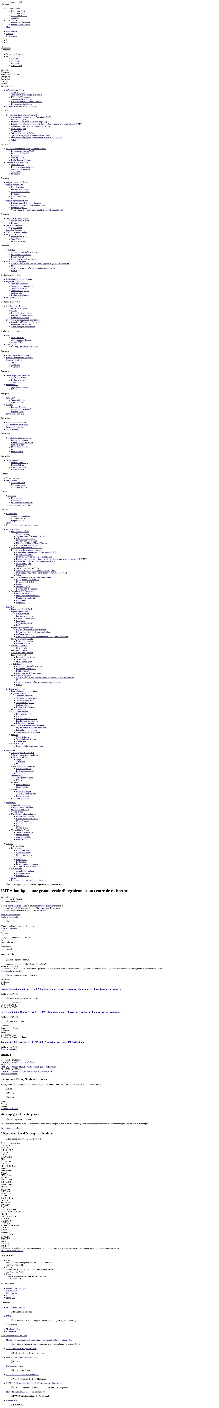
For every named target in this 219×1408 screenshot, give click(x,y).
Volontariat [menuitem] (20, 764)
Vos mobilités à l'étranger (16, 460)
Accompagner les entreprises (17, 355)
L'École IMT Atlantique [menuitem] (25, 538)
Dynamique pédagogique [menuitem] (21, 675)
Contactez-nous (12, 429)
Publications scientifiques (16, 1288)
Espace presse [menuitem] (11, 31)
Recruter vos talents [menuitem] (19, 757)
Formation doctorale (14, 230)
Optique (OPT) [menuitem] (22, 566)
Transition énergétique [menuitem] (25, 703)
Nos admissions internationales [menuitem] (23, 814)
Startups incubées (18, 400)
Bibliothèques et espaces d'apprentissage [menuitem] (27, 880)
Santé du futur (16, 293)
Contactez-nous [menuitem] (17, 812)
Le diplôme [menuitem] (20, 620)
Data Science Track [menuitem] (24, 662)
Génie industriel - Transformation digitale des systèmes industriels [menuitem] (42, 636)
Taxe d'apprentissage (19, 387)
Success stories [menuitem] (22, 828)
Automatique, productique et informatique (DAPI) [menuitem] (36, 552)
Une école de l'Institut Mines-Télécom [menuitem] (31, 543)
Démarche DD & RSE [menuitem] (25, 582)
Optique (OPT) (17, 131)
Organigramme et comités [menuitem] (26, 541)
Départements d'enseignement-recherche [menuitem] (27, 550)
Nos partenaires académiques (17, 425)
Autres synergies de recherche (23, 327)
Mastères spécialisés (14, 225)
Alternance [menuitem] (20, 762)
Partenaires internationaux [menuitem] (26, 730)
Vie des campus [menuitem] (17, 846)
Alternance (15, 364)
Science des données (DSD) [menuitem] (27, 568)
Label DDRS (11, 1400)
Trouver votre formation (10, 915)
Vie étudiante (11, 514)
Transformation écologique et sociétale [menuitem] (31, 536)
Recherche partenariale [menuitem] (25, 771)
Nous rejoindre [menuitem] (17, 744)
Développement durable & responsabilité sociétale (26, 149)
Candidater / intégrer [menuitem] (24, 623)
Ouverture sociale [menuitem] (23, 586)
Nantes (9, 1267)
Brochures (10, 1295)
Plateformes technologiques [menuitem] (27, 721)
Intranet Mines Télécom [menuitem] (20, 25)
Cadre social (16, 171)
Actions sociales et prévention (23, 505)
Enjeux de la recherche (15, 281)
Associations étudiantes (20, 516)
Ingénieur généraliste (14, 185)
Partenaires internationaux (21, 324)
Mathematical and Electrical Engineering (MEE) (30, 126)
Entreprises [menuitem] (10, 750)
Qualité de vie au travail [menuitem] (25, 598)
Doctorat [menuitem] (14, 735)
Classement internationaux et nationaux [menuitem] (26, 548)
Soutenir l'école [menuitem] (17, 775)
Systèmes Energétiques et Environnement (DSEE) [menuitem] (36, 570)
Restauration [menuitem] (21, 862)
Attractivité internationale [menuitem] (21, 805)
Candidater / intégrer (19, 196)
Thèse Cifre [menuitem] (21, 773)
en (7, 42)
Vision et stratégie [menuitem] (23, 534)
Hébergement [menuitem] (21, 859)
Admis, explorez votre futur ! (12, 971)
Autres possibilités (18, 467)
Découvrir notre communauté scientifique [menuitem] (27, 725)
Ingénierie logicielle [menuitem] (24, 634)
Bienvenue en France (14, 1366)
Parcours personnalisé (20, 189)
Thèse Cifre (16, 382)
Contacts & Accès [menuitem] (13, 9)
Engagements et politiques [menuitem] (26, 545)
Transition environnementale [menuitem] (27, 698)
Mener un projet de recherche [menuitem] (23, 766)
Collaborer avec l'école (15, 306)
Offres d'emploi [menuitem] (22, 593)
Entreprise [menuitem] (15, 63)
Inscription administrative (21, 254)
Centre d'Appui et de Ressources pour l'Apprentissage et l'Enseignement (40, 264)
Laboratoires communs (20, 317)
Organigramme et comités (21, 99)
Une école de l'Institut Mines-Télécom (26, 102)
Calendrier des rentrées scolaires (24, 252)
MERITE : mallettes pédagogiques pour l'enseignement (33, 268)
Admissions (10, 250)
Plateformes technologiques (22, 315)
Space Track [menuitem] (21, 659)
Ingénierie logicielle (19, 207)
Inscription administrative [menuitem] (26, 668)
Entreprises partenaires (15, 414)
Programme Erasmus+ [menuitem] (20, 809)
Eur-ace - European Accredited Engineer (22, 1357)
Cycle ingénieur (17, 187)
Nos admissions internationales (18, 438)
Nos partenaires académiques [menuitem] (22, 807)
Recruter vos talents (14, 360)
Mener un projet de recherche (18, 375)
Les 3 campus (11, 480)
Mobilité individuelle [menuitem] (24, 823)
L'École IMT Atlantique (20, 97)
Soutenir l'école (12, 385)
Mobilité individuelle (19, 447)
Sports (8, 523)
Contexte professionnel (20, 191)
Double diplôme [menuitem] (22, 835)
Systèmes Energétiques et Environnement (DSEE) (31, 135)
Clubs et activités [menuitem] (23, 873)
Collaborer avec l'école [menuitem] (20, 712)
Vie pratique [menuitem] (16, 857)
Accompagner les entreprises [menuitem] (22, 753)
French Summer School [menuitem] (25, 657)
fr (6, 40)
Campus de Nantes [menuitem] (18, 13)
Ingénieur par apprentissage (17, 201)
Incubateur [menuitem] (15, 782)
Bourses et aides (17, 469)
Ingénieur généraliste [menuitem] (19, 611)
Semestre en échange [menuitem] (24, 832)
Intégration (15, 174)
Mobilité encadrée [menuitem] (23, 821)
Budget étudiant (17, 257)
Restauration (16, 500)
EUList (9, 1316)
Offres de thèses (17, 338)
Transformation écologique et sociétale (26, 95)
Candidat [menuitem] (9, 34)
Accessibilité (11, 1331)
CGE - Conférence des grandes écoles (21, 1349)
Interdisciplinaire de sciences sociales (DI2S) (29, 122)
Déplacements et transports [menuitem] (27, 864)
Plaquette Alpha (17, 520)
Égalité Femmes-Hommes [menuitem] (26, 589)
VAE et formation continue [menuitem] (22, 652)
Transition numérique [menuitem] (24, 696)
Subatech (15, 140)
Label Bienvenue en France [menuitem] (27, 819)
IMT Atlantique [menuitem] (12, 529)
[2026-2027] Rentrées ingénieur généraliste (18, 1062)
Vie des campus (12, 478)
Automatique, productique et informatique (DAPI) (31, 117)
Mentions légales (13, 1329)
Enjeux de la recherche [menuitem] (20, 693)
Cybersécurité (16, 228)
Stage (13, 362)
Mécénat (14, 389)
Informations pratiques (20, 440)
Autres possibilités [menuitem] (23, 837)
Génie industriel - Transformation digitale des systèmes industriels (37, 210)
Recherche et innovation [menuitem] (15, 689)
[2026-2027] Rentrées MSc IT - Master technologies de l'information (28, 1067)
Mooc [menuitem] (18, 680)
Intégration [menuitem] (20, 602)
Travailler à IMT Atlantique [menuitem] (22, 591)
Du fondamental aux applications (19, 279)
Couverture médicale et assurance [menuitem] (29, 673)
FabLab (14, 270)
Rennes (9, 1274)
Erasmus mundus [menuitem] (23, 643)
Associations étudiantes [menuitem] (25, 871)
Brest (8, 1260)
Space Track (16, 239)
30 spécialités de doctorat (21, 340)
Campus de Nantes (18, 485)
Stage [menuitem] (18, 759)
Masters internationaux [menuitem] (25, 641)
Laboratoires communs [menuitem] (25, 723)
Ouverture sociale (18, 158)
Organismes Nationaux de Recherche (26, 322)
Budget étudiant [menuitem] (22, 671)
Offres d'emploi (17, 165)
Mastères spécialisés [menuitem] (19, 646)
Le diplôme (15, 194)
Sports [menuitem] (13, 878)
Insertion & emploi (18, 407)
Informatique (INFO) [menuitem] (24, 554)
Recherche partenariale (20, 380)
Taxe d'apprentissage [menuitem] (24, 778)
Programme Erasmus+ (15, 427)
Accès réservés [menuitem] (12, 20)
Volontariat (15, 367)
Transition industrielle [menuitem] (24, 700)
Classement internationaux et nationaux (21, 106)
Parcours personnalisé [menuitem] (25, 616)
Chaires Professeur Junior (21, 313)
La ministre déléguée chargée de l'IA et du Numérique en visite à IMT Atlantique (42, 1042)
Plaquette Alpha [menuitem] (22, 875)
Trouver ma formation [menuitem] (15, 54)
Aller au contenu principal (11, 2)
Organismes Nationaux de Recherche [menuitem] (31, 728)
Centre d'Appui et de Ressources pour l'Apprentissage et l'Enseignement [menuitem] (45, 678)
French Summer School (20, 237)
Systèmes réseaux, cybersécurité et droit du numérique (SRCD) (36, 138)
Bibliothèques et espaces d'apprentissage (22, 525)
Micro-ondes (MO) (18, 129)
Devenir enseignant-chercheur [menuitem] (28, 596)
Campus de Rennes (19, 487)
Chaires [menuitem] (19, 716)
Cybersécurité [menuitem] (21, 648)
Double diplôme (17, 465)
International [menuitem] (11, 803)
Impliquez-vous (17, 411)
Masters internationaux (20, 221)
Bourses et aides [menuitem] (22, 839)
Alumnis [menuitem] (14, 789)
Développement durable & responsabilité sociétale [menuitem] (31, 577)
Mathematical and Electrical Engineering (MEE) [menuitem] (35, 561)
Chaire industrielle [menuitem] (23, 769)
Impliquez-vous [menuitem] (22, 796)
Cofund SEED (17, 342)
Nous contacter (12, 1325)
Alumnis (9, 405)
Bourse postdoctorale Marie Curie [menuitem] (29, 746)
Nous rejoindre (12, 344)
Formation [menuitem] (10, 607)
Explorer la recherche (9, 917)
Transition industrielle (19, 288)
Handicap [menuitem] (20, 584)
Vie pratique (11, 496)
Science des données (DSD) (22, 133)
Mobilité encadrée (18, 445)
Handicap (15, 155)
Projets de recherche (19, 308)
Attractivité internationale (16, 422)
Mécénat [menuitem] (19, 780)
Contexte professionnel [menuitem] (25, 618)
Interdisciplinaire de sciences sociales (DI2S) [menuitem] (34, 557)
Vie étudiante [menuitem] (16, 869)
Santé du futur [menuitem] (22, 705)
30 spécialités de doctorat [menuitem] (26, 739)
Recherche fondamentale (21, 295)
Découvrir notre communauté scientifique (22, 320)
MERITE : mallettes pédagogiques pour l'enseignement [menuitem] (38, 682)
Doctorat (9, 335)
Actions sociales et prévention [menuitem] (28, 866)
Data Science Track (19, 241)
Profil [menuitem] (8, 56)
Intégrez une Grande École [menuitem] (22, 609)
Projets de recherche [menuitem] (24, 714)
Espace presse (11, 1293)
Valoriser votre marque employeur (19, 358)
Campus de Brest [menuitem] (18, 11)
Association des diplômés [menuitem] (26, 794)
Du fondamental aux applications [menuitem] (24, 691)
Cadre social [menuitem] (21, 600)
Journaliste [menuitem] (15, 61)
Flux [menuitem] (8, 27)
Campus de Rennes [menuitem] (19, 15)
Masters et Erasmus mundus (17, 218)
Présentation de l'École (15, 90)
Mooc (13, 266)
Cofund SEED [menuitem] (22, 741)
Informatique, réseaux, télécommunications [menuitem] (33, 632)
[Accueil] (5, 4)
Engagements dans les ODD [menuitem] (27, 580)
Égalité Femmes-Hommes (21, 160)
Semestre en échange (19, 463)
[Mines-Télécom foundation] (14, 1336)
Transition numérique (19, 284)
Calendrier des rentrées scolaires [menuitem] (29, 666)
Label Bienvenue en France (22, 442)
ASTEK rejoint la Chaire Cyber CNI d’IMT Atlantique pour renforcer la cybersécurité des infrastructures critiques (60, 1012)
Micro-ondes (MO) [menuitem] (23, 564)
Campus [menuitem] (9, 843)
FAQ (13, 198)
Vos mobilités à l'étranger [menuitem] (21, 830)
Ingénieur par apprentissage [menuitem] (22, 627)
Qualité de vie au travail (20, 169)
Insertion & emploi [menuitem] (23, 791)
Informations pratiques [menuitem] (25, 816)
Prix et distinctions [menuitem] (18, 709)
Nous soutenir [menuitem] (11, 36)
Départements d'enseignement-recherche (22, 115)
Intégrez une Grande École (17, 182)
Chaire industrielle (18, 378)
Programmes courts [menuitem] (18, 655)
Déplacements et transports (22, 503)
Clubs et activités (18, 518)
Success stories (17, 452)
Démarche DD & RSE (20, 153)
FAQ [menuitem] (18, 625)
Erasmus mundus (18, 223)
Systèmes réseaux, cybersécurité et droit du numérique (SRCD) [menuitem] (41, 573)
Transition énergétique (20, 291)
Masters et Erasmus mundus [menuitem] (22, 639)
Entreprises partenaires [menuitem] (20, 798)
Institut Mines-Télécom (15, 1307)
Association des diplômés (21, 409)
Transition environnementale (22, 286)
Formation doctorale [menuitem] (19, 650)
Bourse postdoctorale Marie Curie (24, 347)
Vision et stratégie (18, 92)
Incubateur (10, 398)
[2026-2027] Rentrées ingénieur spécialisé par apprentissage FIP (26, 1071)
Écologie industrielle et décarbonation (26, 203)
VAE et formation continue (17, 232)
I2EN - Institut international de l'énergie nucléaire (25, 1392)
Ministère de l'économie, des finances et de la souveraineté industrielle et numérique (39, 1340)
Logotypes (10, 1297)
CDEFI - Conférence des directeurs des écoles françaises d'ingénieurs (33, 1383)
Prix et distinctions (13, 297)
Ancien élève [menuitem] (16, 66)
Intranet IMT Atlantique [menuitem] (20, 22)
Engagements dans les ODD (22, 151)
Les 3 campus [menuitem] (16, 848)
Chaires (14, 311)
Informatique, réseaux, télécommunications (28, 205)
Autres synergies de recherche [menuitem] (28, 732)
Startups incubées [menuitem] (23, 785)
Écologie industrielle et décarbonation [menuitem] (31, 630)
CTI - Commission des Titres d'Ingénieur (22, 1374)
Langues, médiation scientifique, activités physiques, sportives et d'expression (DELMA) (46, 124)
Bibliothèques (11, 1291)
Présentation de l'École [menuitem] (20, 532)
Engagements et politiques (21, 104)
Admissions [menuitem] (16, 664)
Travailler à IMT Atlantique (17, 162)
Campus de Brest (18, 483)
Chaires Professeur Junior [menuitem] (26, 719)
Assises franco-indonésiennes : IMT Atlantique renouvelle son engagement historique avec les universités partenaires (61, 989)
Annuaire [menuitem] (15, 18)
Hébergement (16, 498)
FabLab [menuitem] (19, 684)
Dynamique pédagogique (16, 261)
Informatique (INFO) (19, 119)
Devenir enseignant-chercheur (23, 167)
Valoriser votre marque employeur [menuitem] (24, 755)
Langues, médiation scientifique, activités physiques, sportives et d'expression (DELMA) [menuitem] (51, 559)
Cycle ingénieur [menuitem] (22, 614)
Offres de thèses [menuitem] (22, 737)
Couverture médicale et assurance (24, 259)
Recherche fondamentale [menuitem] (26, 707)
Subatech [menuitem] (20, 575)
